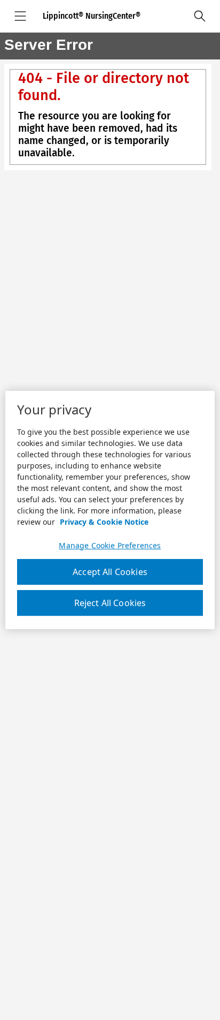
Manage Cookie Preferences (110, 545)
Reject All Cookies (110, 603)
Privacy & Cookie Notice (104, 522)
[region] (109, 510)
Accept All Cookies (110, 572)
